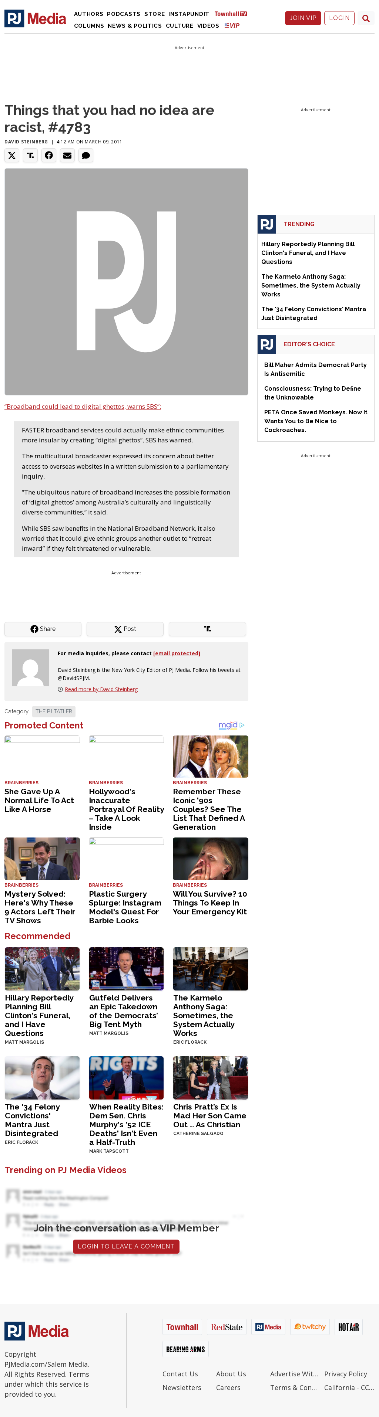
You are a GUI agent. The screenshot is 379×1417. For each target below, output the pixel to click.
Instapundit (188, 14)
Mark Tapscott (109, 1151)
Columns (89, 26)
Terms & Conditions (295, 1387)
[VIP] (232, 25)
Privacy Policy (345, 1373)
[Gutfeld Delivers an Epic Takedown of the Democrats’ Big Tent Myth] (126, 968)
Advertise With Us (295, 1373)
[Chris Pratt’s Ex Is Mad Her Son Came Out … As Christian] (210, 1077)
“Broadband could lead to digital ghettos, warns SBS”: (82, 406)
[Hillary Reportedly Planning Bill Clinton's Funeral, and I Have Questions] (42, 968)
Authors (89, 14)
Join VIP (303, 17)
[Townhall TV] (233, 13)
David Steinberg (26, 142)
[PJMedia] (35, 18)
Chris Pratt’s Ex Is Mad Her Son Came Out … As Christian (209, 1115)
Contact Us (180, 1373)
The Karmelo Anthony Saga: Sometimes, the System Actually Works (203, 1015)
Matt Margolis (24, 1042)
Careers (228, 1387)
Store (154, 14)
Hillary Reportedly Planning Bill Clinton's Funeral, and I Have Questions (39, 1015)
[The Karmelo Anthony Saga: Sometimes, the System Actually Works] (210, 968)
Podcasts (124, 14)
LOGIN (339, 17)
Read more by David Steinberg (101, 689)
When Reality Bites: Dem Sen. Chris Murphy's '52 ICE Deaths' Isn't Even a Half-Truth (126, 1124)
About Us (231, 1373)
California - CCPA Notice (349, 1387)
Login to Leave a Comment (126, 1246)
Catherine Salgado (198, 1133)
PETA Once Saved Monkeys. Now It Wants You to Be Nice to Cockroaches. (316, 421)
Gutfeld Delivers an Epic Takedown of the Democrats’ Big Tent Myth (123, 1011)
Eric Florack (190, 1042)
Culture (180, 26)
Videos (208, 26)
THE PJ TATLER (54, 711)
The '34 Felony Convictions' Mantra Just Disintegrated (32, 1120)
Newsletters (181, 1387)
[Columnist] (33, 667)
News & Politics (135, 26)
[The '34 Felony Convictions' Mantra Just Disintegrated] (42, 1077)
